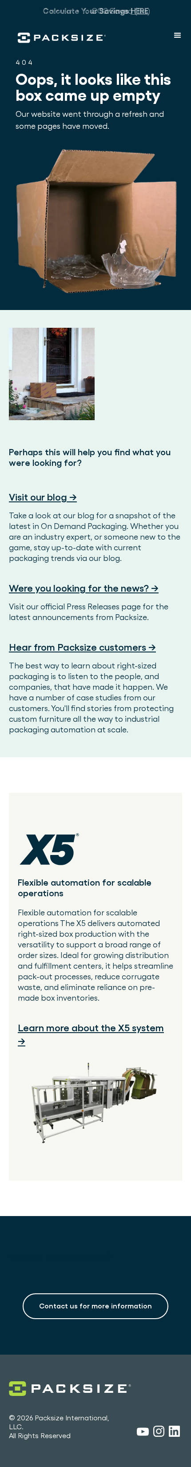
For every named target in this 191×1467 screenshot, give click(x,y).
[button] (177, 35)
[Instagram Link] (159, 1433)
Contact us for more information (95, 1306)
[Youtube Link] (143, 1433)
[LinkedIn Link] (174, 1433)
